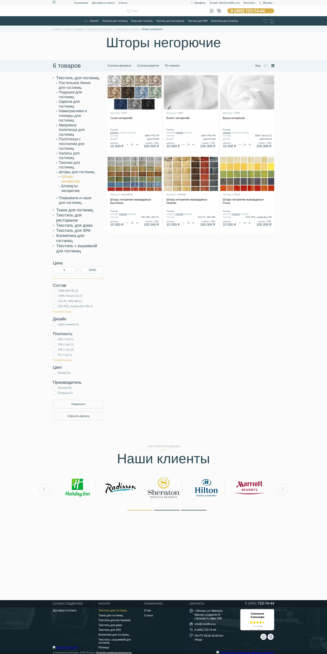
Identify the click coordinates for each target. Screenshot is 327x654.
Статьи (123, 3)
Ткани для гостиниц (142, 20)
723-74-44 (259, 603)
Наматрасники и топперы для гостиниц (73, 115)
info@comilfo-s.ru (205, 624)
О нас (147, 610)
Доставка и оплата (103, 3)
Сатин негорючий (121, 118)
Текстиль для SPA (197, 20)
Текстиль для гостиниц (114, 20)
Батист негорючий (177, 118)
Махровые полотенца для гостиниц (72, 130)
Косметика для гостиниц (224, 20)
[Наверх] (315, 632)
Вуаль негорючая (234, 118)
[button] (140, 510)
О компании (81, 3)
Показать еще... (63, 311)
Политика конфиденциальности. (114, 652)
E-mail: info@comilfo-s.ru (225, 3)
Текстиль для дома (74, 225)
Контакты (249, 3)
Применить (78, 404)
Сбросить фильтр (78, 416)
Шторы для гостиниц (77, 172)
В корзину (134, 153)
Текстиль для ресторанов (170, 20)
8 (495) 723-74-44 (248, 10)
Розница (103, 647)
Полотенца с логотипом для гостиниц (71, 144)
